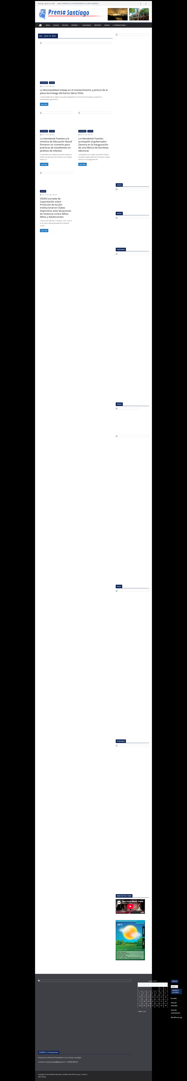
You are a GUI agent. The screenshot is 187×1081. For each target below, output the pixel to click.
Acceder (174, 998)
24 (140, 1005)
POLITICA (65, 25)
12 (148, 997)
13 (153, 997)
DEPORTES (97, 25)
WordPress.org (176, 1017)
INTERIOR (74, 25)
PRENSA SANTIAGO (55, 1074)
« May (140, 1011)
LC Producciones (119, 25)
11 (144, 997)
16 (165, 997)
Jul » (144, 1011)
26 (148, 1005)
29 (161, 1005)
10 (140, 997)
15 (161, 997)
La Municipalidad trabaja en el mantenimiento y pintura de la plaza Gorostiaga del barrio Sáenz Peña (74, 91)
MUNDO (107, 25)
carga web (54, 195)
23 (165, 1001)
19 (148, 1001)
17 (140, 1001)
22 (161, 1001)
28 (157, 1005)
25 (144, 1005)
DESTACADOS (44, 82)
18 (144, 1001)
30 (165, 1005)
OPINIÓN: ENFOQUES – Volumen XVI (73, 3)
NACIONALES (87, 25)
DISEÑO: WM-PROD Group (71, 1074)
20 (153, 1001)
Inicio (48, 25)
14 (157, 997)
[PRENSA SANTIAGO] (40, 25)
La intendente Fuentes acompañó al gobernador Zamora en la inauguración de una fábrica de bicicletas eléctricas (93, 144)
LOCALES (56, 25)
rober (53, 86)
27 (153, 1005)
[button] (78, 25)
